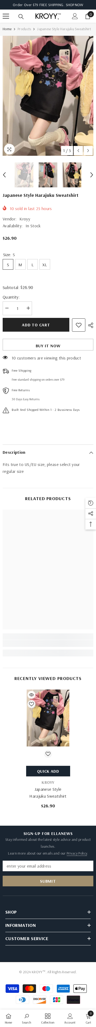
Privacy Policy (77, 853)
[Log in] (75, 16)
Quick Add (48, 771)
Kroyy (24, 218)
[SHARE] (89, 325)
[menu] (6, 16)
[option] (48, 96)
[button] (78, 150)
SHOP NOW (74, 4)
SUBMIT (48, 881)
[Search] (21, 17)
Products (24, 28)
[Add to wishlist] (78, 325)
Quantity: (11, 297)
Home (7, 28)
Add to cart (36, 324)
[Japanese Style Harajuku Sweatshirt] (48, 718)
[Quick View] (31, 695)
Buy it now (48, 345)
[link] (48, 643)
